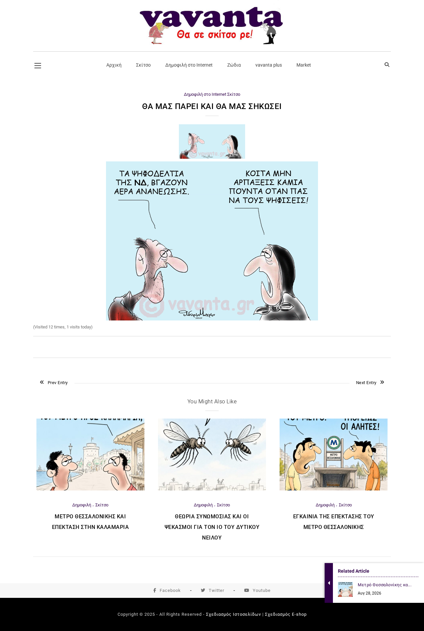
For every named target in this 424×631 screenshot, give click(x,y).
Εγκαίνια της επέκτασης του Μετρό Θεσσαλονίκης (333, 521)
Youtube (262, 590)
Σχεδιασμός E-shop (286, 614)
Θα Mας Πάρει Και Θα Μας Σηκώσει (212, 106)
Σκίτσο (233, 94)
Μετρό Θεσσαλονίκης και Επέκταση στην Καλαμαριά (90, 521)
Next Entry (366, 382)
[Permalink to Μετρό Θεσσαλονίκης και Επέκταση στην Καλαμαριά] (90, 489)
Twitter (216, 590)
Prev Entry (58, 382)
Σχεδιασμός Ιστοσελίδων (233, 614)
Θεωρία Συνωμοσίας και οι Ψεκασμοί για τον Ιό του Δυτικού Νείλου (212, 527)
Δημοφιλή (81, 504)
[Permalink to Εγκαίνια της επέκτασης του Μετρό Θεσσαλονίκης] (334, 489)
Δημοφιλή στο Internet (205, 94)
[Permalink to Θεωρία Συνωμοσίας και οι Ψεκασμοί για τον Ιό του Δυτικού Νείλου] (212, 489)
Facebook (170, 590)
